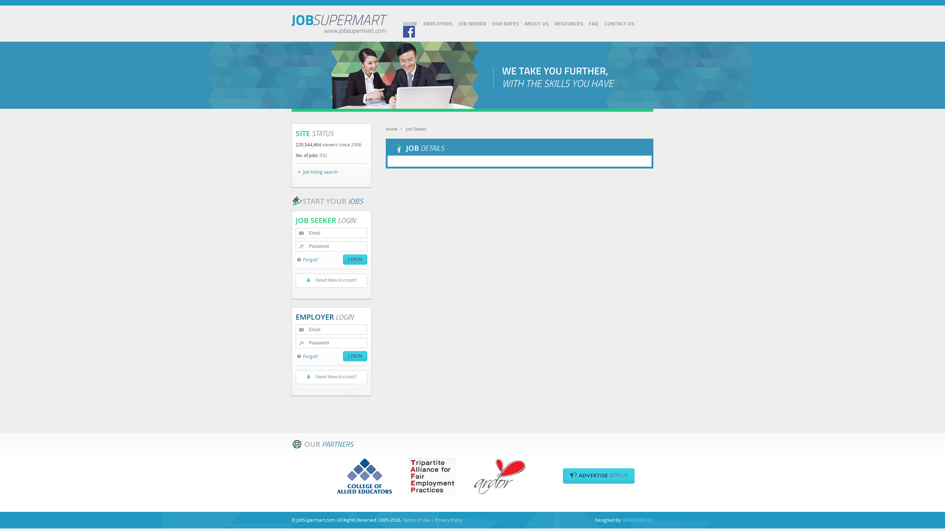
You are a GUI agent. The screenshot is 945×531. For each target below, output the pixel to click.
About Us (537, 23)
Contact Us (619, 23)
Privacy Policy (449, 520)
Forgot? (310, 260)
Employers (437, 23)
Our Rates (505, 23)
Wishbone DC (638, 520)
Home (410, 23)
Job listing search (320, 172)
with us (603, 475)
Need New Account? (336, 280)
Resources (568, 23)
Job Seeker (472, 23)
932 (323, 155)
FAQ (593, 23)
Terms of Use (416, 520)
